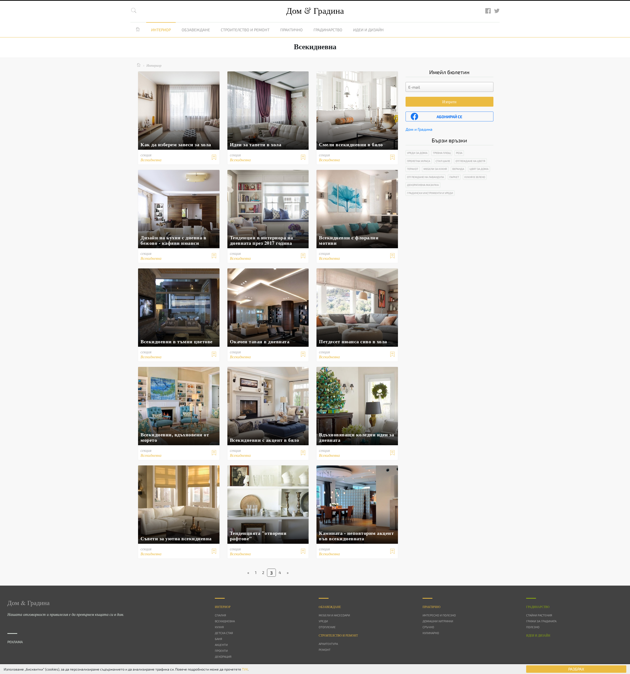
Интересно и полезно (439, 615)
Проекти (221, 650)
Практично (291, 29)
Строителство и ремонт (245, 29)
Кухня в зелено (474, 177)
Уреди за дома (417, 152)
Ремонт (325, 649)
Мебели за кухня (435, 168)
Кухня (219, 627)
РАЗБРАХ (576, 669)
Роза (459, 152)
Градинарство (328, 29)
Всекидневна (225, 621)
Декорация (223, 656)
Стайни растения (539, 615)
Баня (218, 639)
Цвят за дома (479, 168)
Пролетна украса (418, 161)
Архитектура (328, 643)
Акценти (221, 644)
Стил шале (443, 161)
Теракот (412, 168)
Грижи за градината (541, 621)
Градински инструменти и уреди (430, 193)
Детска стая (224, 633)
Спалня (220, 615)
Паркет (454, 177)
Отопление (327, 627)
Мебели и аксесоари (334, 615)
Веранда (458, 168)
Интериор (161, 29)
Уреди (323, 621)
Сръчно (428, 627)
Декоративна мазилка (423, 184)
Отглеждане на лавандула (425, 177)
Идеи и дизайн (368, 29)
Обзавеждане (196, 29)
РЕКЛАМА (15, 642)
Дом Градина (315, 10)
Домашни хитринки (438, 621)
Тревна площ (442, 152)
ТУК (245, 669)
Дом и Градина (419, 129)
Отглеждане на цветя (470, 161)
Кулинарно (431, 633)
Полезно (532, 627)
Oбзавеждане (330, 607)
